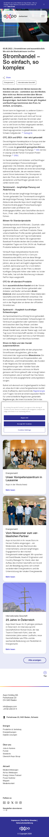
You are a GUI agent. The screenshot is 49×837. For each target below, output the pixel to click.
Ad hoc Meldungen (10, 773)
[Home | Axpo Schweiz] (11, 16)
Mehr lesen (10, 490)
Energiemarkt (8, 82)
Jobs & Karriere (9, 748)
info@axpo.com (10, 707)
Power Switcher (9, 778)
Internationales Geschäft (26, 82)
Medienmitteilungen (10, 770)
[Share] (4, 78)
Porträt (5, 751)
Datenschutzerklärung (24, 823)
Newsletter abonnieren (12, 808)
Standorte (7, 754)
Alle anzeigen (34, 660)
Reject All (24, 418)
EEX (38, 150)
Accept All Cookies (24, 424)
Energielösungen (9, 732)
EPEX (16, 155)
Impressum (15, 820)
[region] (24, 418)
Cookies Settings (24, 430)
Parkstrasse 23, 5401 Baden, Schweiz (22, 717)
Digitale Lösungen (10, 735)
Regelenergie (39, 391)
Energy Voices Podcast (12, 775)
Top (45, 676)
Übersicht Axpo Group (11, 756)
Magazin (6, 781)
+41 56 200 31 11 (10, 709)
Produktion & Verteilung (12, 729)
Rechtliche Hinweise (28, 820)
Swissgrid (28, 133)
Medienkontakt (9, 783)
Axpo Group (11, 6)
